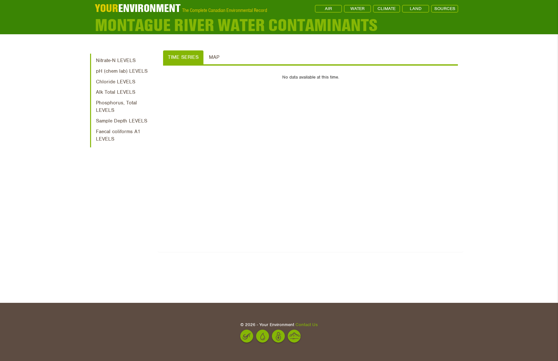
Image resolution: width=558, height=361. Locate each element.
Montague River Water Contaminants (236, 25)
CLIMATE (386, 8)
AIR (328, 8)
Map (214, 57)
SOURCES (444, 8)
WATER (357, 8)
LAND (415, 8)
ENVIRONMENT (138, 8)
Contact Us (306, 324)
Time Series (183, 57)
